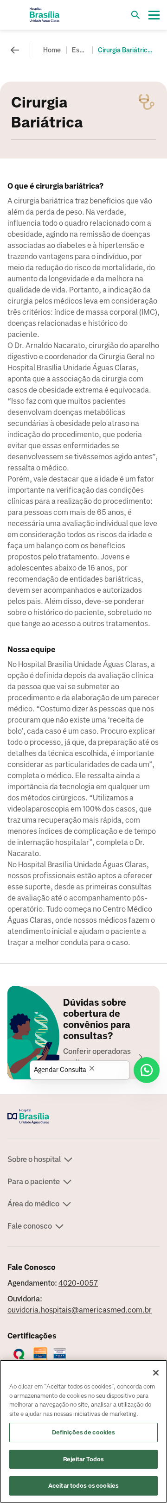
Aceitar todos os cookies (83, 1485)
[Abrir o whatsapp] (147, 1070)
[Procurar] (135, 14)
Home (52, 50)
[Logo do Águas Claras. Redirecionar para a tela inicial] (44, 14)
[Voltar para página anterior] (14, 50)
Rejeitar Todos (83, 1459)
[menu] (154, 14)
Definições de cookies (84, 1432)
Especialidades (80, 50)
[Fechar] (156, 1373)
